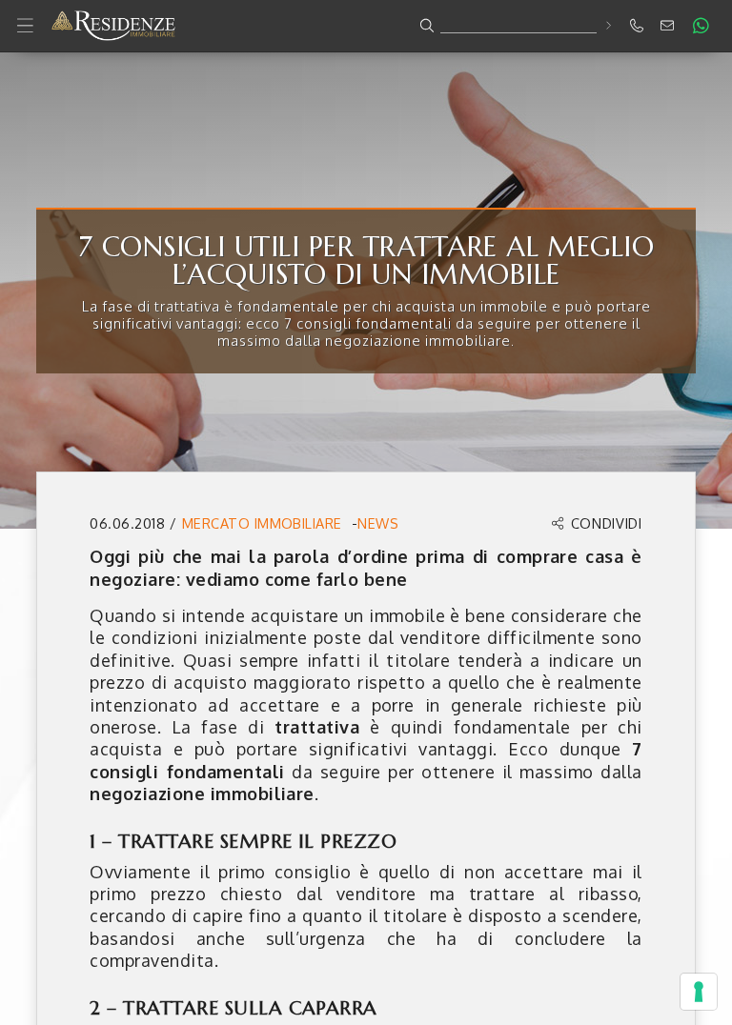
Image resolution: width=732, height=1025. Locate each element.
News (377, 523)
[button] (366, 26)
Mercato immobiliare (262, 523)
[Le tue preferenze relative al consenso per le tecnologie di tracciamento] (699, 992)
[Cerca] (608, 25)
